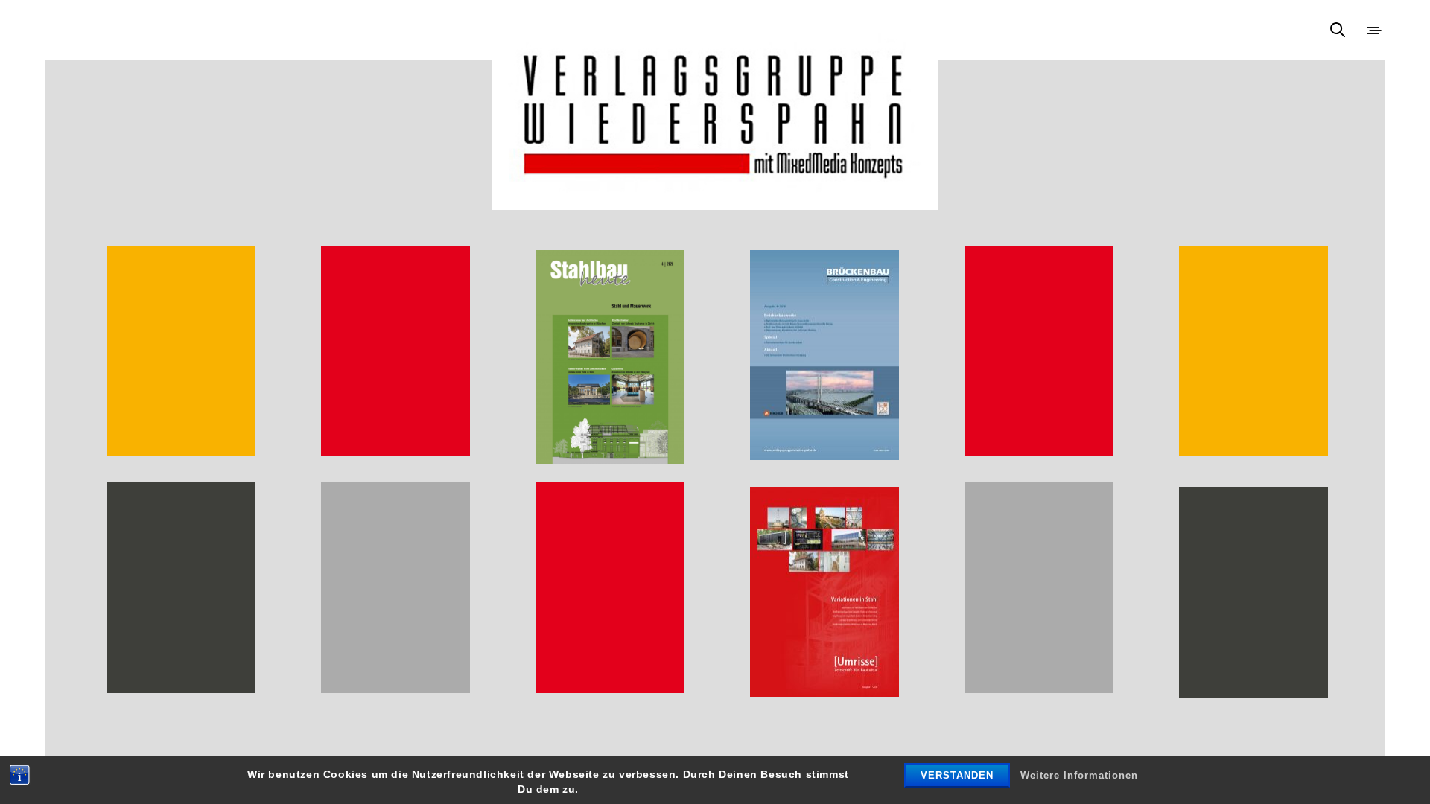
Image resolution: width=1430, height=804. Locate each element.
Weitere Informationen (1079, 775)
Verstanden (957, 775)
